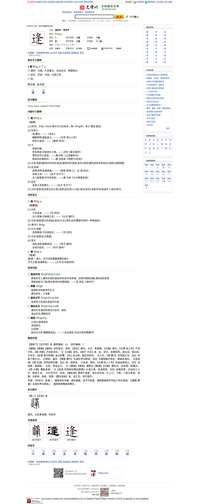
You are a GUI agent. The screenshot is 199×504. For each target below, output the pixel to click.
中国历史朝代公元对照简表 (157, 75)
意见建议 (103, 486)
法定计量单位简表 (154, 115)
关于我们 (77, 486)
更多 (82, 53)
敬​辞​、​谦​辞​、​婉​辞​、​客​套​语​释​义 (159, 108)
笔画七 (152, 173)
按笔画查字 (90, 12)
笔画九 (163, 173)
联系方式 (86, 486)
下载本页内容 (103, 473)
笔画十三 (158, 180)
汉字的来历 (151, 118)
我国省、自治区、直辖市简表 (158, 78)
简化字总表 (151, 122)
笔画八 (158, 173)
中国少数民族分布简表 (155, 88)
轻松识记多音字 (153, 102)
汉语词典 (50, 2)
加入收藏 (168, 2)
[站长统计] (95, 495)
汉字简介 (150, 125)
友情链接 (112, 486)
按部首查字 (78, 12)
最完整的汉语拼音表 (154, 112)
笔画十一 (146, 180)
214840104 (94, 489)
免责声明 (95, 486)
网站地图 (121, 486)
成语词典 (59, 2)
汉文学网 (30, 2)
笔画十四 (163, 180)
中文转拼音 (68, 2)
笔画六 (146, 173)
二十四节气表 (152, 92)
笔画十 (169, 173)
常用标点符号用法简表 (155, 98)
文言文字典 (78, 2)
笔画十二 (152, 180)
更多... (168, 128)
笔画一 (146, 166)
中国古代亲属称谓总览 (155, 82)
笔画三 (158, 166)
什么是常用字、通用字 (155, 85)
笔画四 (163, 166)
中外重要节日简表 (154, 95)
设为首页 (160, 2)
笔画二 (152, 166)
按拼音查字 (67, 12)
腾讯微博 (151, 2)
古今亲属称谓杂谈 (154, 105)
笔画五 (169, 166)
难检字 (146, 186)
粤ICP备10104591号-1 (90, 492)
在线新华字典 (41, 2)
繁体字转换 (88, 2)
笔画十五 (169, 180)
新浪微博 (140, 2)
